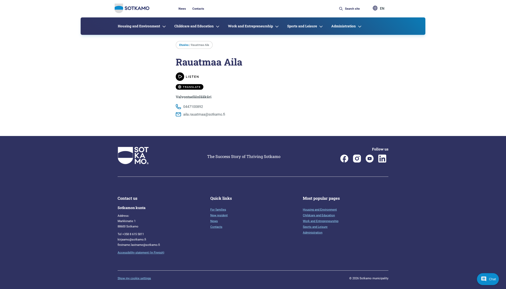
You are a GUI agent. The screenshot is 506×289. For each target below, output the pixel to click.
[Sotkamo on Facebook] (344, 161)
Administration (343, 26)
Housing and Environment (139, 26)
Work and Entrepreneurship (250, 26)
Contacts (198, 8)
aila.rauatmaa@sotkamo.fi (204, 114)
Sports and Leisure (302, 26)
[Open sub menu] (164, 26)
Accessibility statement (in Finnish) (141, 252)
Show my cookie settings (134, 278)
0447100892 (193, 107)
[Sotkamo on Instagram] (357, 161)
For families (218, 209)
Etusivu (184, 45)
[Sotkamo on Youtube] (370, 161)
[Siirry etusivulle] (132, 12)
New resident (219, 215)
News (182, 8)
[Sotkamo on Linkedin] (382, 161)
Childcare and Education (194, 26)
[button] (488, 279)
